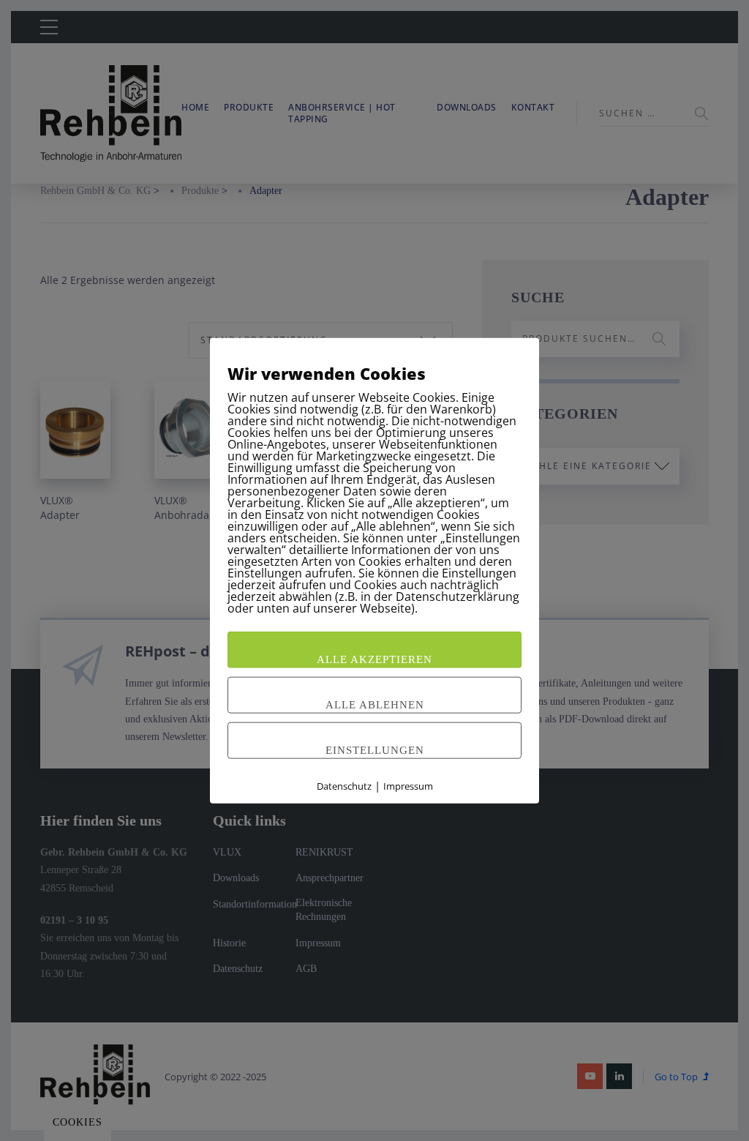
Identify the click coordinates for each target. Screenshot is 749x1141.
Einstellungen (374, 749)
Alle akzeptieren (374, 659)
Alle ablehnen (374, 704)
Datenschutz (344, 785)
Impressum (408, 785)
